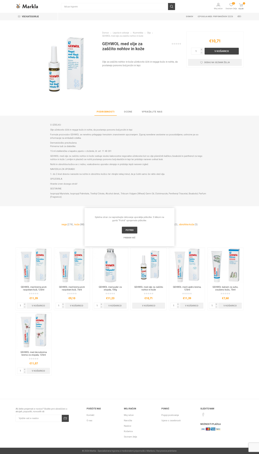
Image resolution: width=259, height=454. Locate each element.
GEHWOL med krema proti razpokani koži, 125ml (33, 288)
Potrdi (130, 230)
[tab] (105, 112)
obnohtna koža (186, 224)
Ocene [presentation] (128, 111)
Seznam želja (130, 436)
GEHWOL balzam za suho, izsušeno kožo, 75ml (225, 288)
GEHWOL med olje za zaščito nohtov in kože (148, 288)
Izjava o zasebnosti (171, 420)
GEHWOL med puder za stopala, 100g (110, 288)
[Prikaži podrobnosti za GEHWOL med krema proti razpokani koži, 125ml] (34, 265)
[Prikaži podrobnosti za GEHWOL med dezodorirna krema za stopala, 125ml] (34, 331)
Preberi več (129, 237)
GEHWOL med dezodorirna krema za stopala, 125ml (34, 353)
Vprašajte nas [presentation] (152, 111)
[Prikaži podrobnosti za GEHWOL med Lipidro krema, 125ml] (187, 265)
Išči (171, 6)
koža (76, 224)
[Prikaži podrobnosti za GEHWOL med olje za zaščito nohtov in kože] (149, 265)
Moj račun (218, 8)
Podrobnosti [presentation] (106, 111)
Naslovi (127, 426)
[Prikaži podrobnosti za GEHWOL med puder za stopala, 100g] (110, 265)
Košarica (128, 431)
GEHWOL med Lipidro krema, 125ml (187, 288)
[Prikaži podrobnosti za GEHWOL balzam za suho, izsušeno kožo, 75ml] (225, 265)
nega (64, 224)
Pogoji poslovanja (170, 415)
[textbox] (114, 6)
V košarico (221, 51)
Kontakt (90, 415)
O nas (89, 420)
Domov (189, 16)
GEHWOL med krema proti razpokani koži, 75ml (72, 288)
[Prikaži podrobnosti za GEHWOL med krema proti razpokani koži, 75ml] (72, 265)
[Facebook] (203, 414)
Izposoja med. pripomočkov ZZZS (215, 16)
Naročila (128, 420)
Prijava (65, 418)
